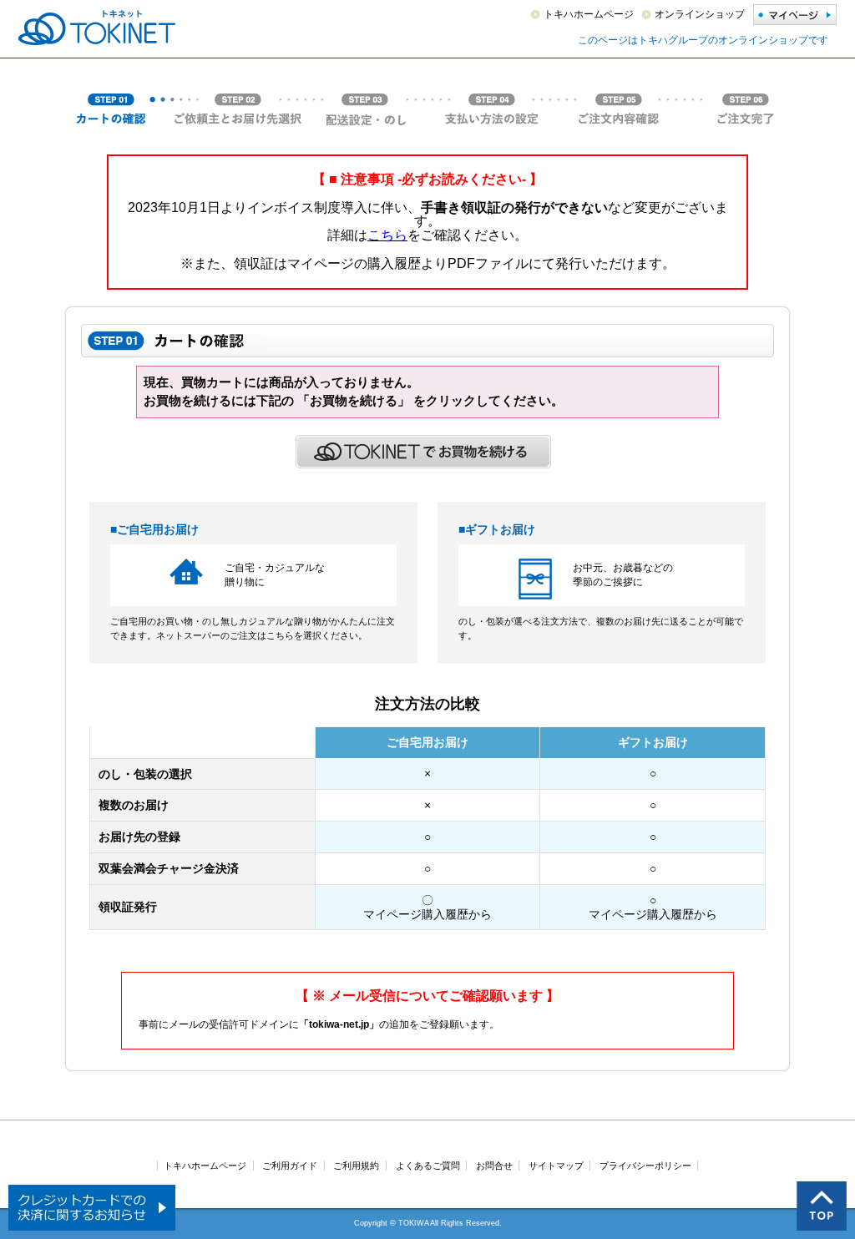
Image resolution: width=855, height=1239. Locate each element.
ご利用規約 (356, 1166)
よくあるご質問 (428, 1166)
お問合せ (494, 1166)
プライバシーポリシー (645, 1166)
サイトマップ (556, 1166)
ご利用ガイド (289, 1166)
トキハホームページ (589, 14)
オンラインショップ (700, 14)
